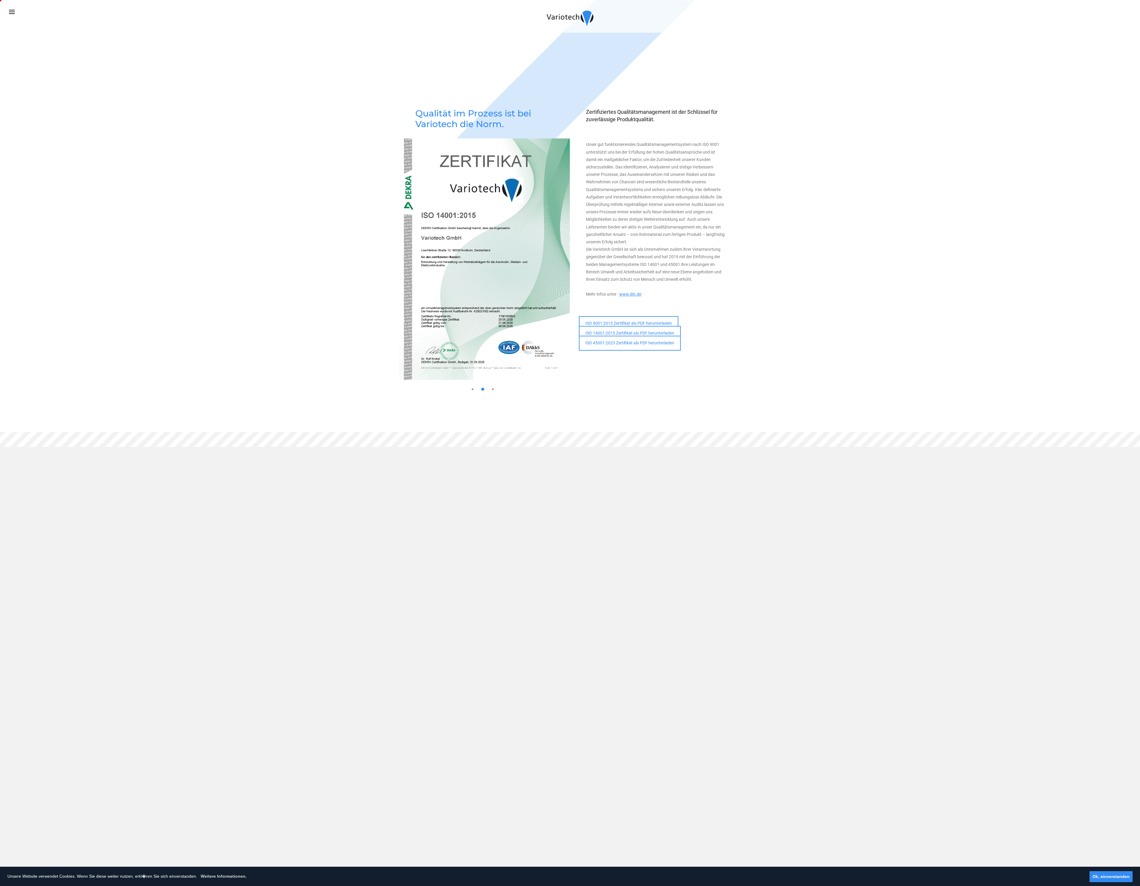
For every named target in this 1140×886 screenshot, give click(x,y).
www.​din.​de (630, 294)
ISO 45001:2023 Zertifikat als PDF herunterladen (629, 342)
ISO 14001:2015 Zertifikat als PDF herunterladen (629, 333)
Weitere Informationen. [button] (224, 876)
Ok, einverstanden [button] (1111, 876)
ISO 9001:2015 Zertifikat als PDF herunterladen (628, 323)
